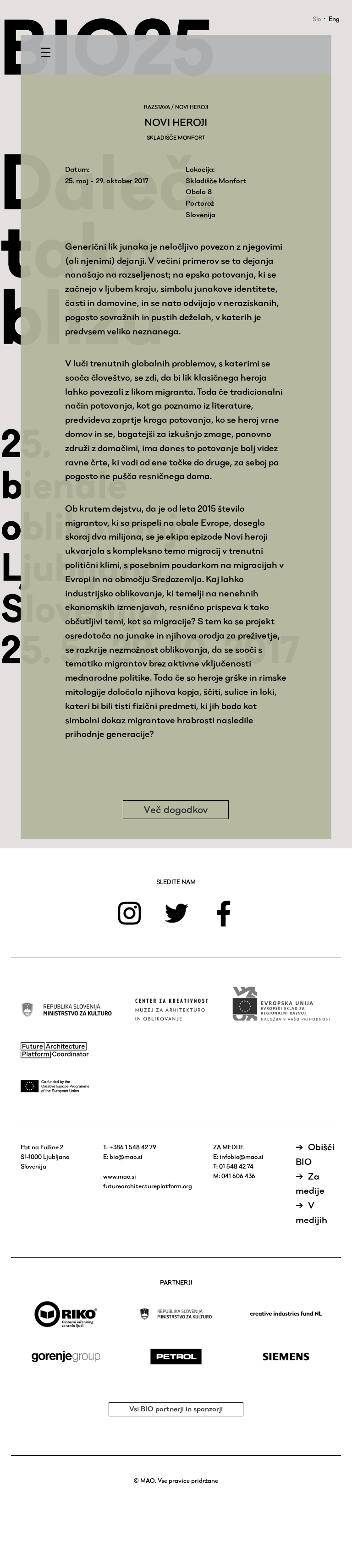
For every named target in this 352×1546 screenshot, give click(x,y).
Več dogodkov (175, 809)
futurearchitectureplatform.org (147, 1186)
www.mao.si (119, 1176)
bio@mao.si (126, 1156)
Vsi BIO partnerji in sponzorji (176, 1408)
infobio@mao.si (242, 1156)
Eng (334, 18)
